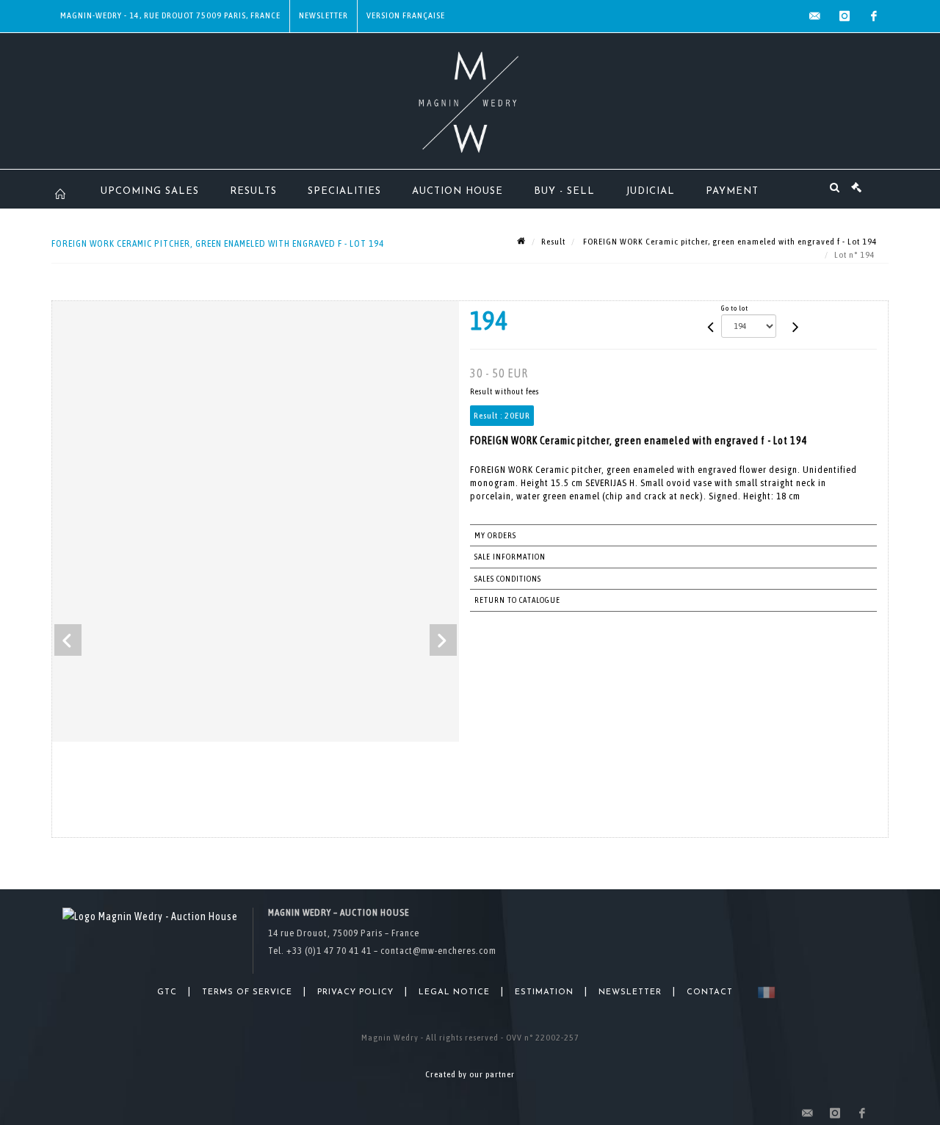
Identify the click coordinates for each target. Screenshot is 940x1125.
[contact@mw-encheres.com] (815, 16)
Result (553, 241)
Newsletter (323, 15)
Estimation (544, 992)
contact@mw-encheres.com (438, 950)
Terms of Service (247, 992)
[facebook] (874, 16)
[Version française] (763, 992)
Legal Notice (454, 992)
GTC (167, 992)
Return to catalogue (517, 600)
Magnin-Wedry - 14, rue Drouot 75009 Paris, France (170, 15)
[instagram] (844, 16)
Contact (710, 992)
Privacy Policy (355, 992)
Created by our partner (470, 1074)
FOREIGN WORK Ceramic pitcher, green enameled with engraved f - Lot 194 (729, 241)
